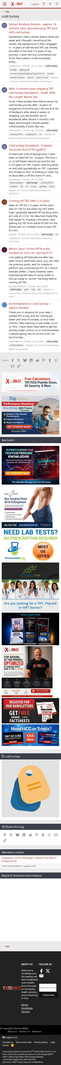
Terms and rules (24, 1042)
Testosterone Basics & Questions (35, 81)
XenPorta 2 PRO (9, 1062)
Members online (13, 852)
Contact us (7, 1042)
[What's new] (50, 4)
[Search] (57, 4)
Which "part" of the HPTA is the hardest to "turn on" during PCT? (31, 251)
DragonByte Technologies (24, 1056)
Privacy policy (41, 1042)
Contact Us (24, 1031)
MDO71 (52, 857)
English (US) (11, 1037)
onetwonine (15, 65)
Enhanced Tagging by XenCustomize (20, 1059)
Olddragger (27, 857)
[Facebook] (41, 972)
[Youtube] (41, 977)
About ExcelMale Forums (27, 1008)
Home (5, 1045)
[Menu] (5, 4)
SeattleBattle (15, 341)
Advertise (36, 1031)
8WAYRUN (38, 1062)
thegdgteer (7, 857)
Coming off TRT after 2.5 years (29, 201)
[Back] (43, 4)
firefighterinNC (9, 861)
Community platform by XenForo (29, 1051)
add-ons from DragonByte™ (40, 1054)
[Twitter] (48, 972)
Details (40, 1056)
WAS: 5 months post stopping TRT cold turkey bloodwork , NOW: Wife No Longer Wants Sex (32, 93)
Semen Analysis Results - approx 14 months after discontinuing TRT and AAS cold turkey (33, 28)
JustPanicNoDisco (18, 286)
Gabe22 (12, 234)
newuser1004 (41, 857)
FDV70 (17, 857)
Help (52, 1042)
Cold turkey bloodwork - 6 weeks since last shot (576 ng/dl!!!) (30, 147)
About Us (12, 1031)
